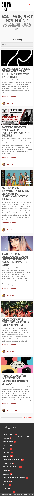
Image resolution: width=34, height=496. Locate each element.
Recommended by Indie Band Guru (14, 477)
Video (5, 488)
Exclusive (6, 445)
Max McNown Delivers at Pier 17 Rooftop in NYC (15, 322)
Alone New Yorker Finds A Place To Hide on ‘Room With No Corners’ (16, 73)
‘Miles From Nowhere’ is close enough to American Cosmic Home (15, 193)
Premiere (6, 474)
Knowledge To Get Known (23, 121)
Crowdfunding (8, 441)
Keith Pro (10, 103)
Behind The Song (8, 434)
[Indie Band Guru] (17, 5)
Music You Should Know (10, 467)
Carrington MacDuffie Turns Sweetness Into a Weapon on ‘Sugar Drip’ (15, 259)
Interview (6, 456)
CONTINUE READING (9, 96)
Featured (6, 449)
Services (6, 485)
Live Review (27, 314)
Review (28, 63)
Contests (6, 438)
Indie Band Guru (29, 494)
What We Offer (8, 492)
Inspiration (6, 452)
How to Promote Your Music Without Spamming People (16, 131)
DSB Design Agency (15, 494)
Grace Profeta (12, 410)
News (5, 470)
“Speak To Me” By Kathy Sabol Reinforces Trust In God (15, 379)
